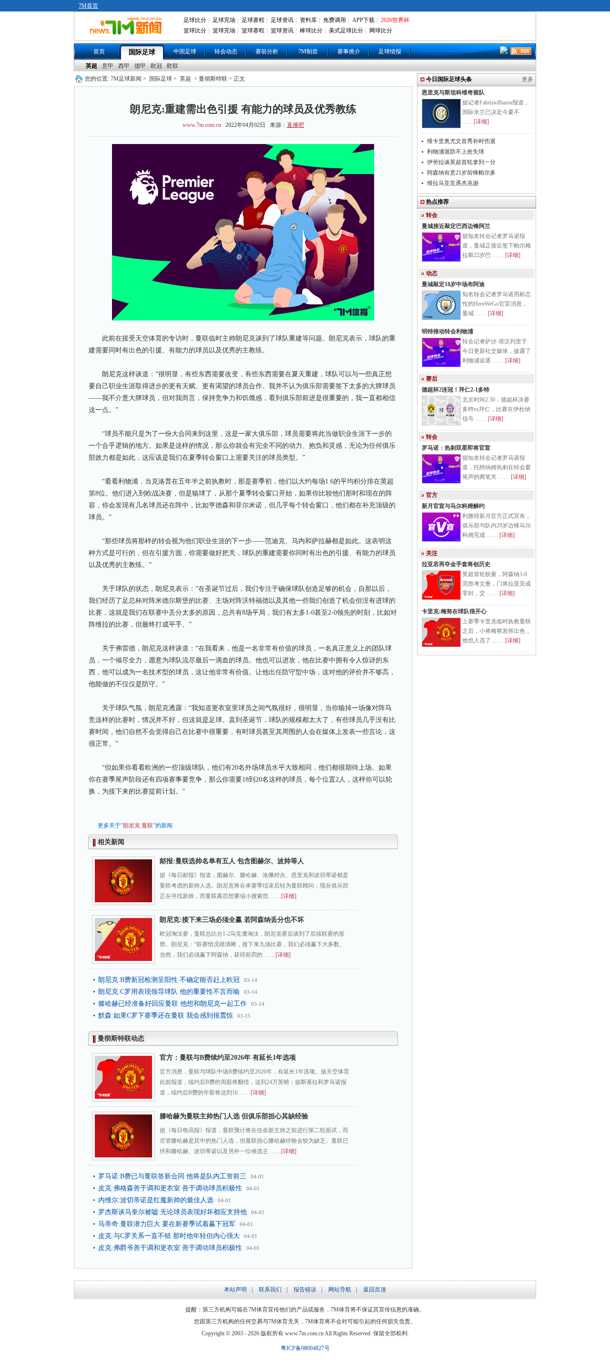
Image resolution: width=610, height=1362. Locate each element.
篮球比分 (194, 30)
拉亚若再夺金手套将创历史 (456, 564)
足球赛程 (253, 20)
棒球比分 (311, 30)
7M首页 (88, 5)
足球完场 (224, 20)
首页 (99, 51)
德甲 (140, 65)
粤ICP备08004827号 (305, 1348)
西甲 (124, 65)
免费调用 (334, 20)
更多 (527, 79)
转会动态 (225, 51)
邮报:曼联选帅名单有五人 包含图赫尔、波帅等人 (232, 861)
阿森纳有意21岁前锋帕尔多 (461, 172)
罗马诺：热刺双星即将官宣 (456, 447)
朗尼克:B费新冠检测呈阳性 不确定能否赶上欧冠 (169, 979)
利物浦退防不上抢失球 (455, 151)
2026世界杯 (395, 20)
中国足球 (184, 51)
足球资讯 (282, 20)
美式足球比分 (346, 30)
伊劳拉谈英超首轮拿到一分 (461, 162)
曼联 (147, 825)
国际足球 (142, 52)
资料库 (308, 20)
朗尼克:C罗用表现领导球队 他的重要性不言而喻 (169, 991)
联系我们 (270, 1289)
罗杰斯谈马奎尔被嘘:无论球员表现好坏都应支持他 (172, 1212)
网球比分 (380, 30)
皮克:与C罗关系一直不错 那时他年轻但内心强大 (169, 1235)
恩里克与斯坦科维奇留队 (453, 92)
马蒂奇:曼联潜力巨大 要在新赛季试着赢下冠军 (166, 1224)
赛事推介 (348, 51)
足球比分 (194, 20)
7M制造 (308, 51)
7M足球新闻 (126, 78)
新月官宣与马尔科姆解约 (453, 506)
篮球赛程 (253, 30)
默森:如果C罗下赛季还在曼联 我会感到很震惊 (165, 1015)
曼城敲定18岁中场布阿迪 (453, 284)
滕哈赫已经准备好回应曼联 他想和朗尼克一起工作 (172, 1003)
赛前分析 (266, 51)
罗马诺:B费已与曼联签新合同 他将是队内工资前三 (172, 1176)
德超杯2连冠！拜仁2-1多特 (455, 389)
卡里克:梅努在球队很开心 (454, 611)
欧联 (172, 65)
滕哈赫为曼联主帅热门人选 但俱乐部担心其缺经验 (234, 1116)
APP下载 (363, 20)
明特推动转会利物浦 (447, 331)
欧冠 (156, 65)
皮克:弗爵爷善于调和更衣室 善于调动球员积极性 (170, 1247)
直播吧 (295, 125)
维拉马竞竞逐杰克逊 (452, 183)
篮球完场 (224, 30)
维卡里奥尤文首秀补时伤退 (461, 141)
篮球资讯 (282, 30)
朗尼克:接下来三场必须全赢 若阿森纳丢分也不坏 (232, 919)
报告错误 (305, 1289)
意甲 (107, 65)
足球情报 (389, 51)
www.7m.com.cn (202, 125)
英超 (91, 65)
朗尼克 (131, 825)
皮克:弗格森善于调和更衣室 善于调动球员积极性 (170, 1188)
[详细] (288, 896)
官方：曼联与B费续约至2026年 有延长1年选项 (228, 1057)
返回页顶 (374, 1289)
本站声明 (235, 1289)
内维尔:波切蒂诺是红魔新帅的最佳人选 (156, 1200)
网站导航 (339, 1289)
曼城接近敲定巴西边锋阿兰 (456, 226)
